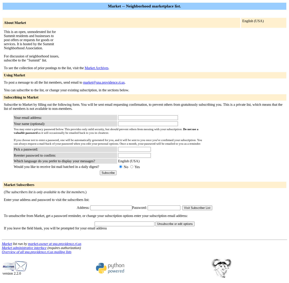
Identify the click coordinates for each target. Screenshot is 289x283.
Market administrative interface (24, 248)
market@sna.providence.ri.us (104, 82)
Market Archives (96, 68)
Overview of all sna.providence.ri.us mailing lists (36, 252)
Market (7, 244)
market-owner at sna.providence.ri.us (54, 244)
